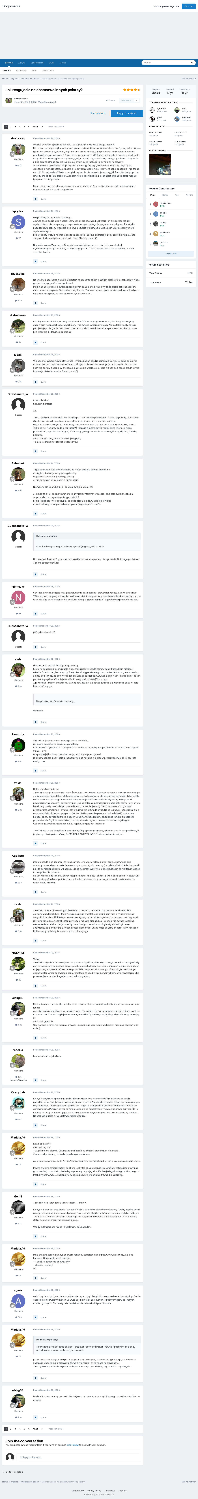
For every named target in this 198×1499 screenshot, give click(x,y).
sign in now (73, 1445)
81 (19, 613)
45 (19, 980)
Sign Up (188, 6)
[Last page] (42, 127)
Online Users (48, 70)
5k (19, 342)
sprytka (18, 211)
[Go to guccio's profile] (155, 214)
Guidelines (21, 70)
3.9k (19, 490)
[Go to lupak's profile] (18, 366)
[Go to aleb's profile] (18, 670)
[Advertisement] (99, 35)
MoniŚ (17, 1196)
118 (19, 238)
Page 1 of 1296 (56, 127)
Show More (171, 253)
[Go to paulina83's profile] (155, 233)
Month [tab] (165, 195)
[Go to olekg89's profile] (18, 1009)
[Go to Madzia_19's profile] (18, 1148)
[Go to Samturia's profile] (18, 745)
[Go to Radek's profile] (155, 223)
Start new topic (98, 113)
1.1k (19, 1164)
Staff (34, 70)
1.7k (19, 1077)
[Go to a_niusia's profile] (152, 110)
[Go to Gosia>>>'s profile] (8, 100)
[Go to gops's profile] (152, 119)
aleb (18, 659)
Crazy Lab (18, 1092)
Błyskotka (18, 273)
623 (19, 882)
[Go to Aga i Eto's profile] (18, 867)
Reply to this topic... (32, 1457)
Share (111, 100)
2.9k (19, 686)
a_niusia (161, 108)
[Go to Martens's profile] (177, 119)
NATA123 (18, 952)
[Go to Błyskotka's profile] (18, 284)
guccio (163, 213)
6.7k (19, 300)
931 (19, 165)
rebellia (18, 1050)
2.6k (19, 761)
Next (35, 127)
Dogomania (11, 6)
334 (19, 1223)
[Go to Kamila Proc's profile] (155, 204)
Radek (163, 222)
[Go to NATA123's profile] (18, 964)
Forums (7, 70)
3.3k (19, 810)
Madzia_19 (18, 1137)
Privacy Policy (94, 1490)
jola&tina (164, 242)
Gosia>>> (22, 98)
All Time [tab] (189, 195)
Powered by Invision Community (99, 1494)
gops (159, 117)
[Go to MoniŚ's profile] (18, 1207)
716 (19, 381)
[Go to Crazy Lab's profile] (18, 1103)
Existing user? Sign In (166, 6)
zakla (18, 783)
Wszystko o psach (47, 102)
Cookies (122, 1490)
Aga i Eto (18, 855)
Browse (9, 62)
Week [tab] (152, 195)
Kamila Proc (166, 203)
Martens (186, 117)
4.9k (19, 1025)
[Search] (192, 62)
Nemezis (18, 586)
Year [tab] (177, 195)
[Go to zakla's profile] (18, 794)
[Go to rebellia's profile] (18, 1061)
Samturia (17, 734)
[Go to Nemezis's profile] (18, 597)
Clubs (51, 62)
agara (18, 1290)
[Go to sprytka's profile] (18, 222)
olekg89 (18, 998)
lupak (18, 354)
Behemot (18, 463)
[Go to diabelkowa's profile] (18, 326)
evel (184, 108)
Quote (43, 199)
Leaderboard (37, 62)
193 (19, 1119)
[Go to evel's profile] (177, 110)
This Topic (180, 62)
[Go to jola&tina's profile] (155, 243)
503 (19, 1317)
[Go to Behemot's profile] (18, 474)
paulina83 (165, 232)
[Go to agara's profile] (18, 1301)
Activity (21, 62)
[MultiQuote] (35, 199)
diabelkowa (18, 315)
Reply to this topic (127, 113)
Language (77, 1490)
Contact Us (109, 1490)
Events (63, 62)
